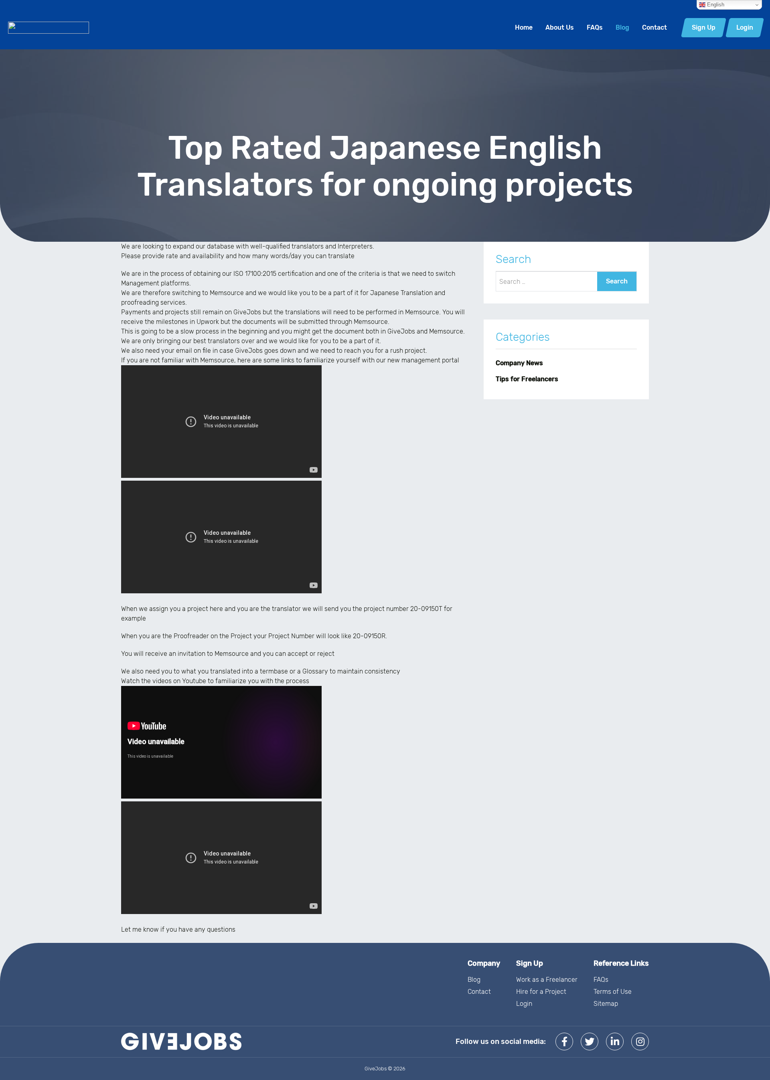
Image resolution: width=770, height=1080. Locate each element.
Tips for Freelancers (527, 379)
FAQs (595, 27)
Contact (654, 27)
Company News (519, 363)
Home (524, 27)
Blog (622, 27)
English (714, 5)
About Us (559, 27)
